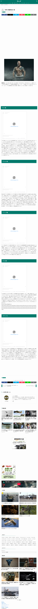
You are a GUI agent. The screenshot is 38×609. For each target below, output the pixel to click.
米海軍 (34, 543)
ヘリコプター (29, 540)
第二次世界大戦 (24, 543)
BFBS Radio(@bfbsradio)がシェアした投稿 (8, 291)
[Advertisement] (19, 29)
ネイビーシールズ (18, 540)
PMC (13, 537)
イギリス (33, 537)
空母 (19, 543)
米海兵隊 (30, 543)
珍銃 (15, 543)
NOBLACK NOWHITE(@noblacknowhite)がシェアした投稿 (10, 138)
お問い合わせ (4, 603)
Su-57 (17, 537)
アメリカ (28, 537)
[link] (13, 401)
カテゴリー (3, 550)
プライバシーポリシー (5, 604)
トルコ (8, 540)
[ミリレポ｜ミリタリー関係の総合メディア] (19, 1)
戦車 (8, 543)
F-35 (10, 537)
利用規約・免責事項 (5, 607)
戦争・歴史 (4, 377)
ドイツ (12, 540)
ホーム (3, 601)
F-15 (3, 537)
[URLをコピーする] (33, 14)
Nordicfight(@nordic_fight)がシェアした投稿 (8, 346)
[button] (4, 14)
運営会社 (3, 602)
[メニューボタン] (1, 1)
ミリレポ (6, 401)
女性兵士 (4, 543)
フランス (24, 540)
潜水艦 (11, 543)
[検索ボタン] (37, 1)
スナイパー (4, 540)
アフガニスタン (22, 537)
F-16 (6, 537)
